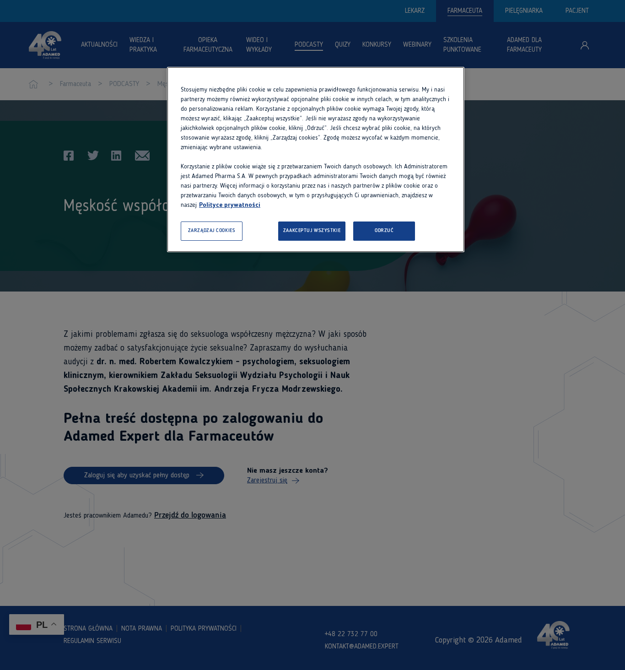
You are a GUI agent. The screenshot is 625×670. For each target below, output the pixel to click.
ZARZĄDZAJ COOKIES (212, 230)
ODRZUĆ (384, 230)
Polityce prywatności (229, 205)
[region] (315, 159)
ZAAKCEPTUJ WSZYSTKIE (311, 230)
